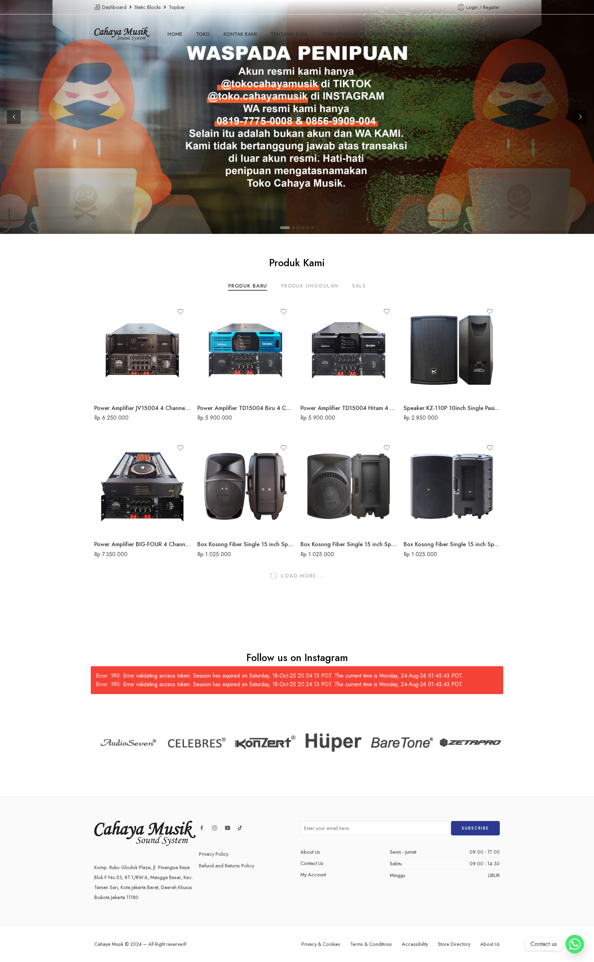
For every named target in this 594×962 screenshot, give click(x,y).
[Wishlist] (180, 311)
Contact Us (311, 863)
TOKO (203, 33)
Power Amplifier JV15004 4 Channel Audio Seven (142, 408)
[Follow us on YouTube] (227, 828)
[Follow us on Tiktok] (240, 827)
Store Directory (454, 944)
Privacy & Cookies (320, 944)
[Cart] (450, 34)
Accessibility (415, 944)
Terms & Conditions (371, 944)
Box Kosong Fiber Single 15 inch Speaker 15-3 (348, 544)
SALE (359, 286)
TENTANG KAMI (289, 33)
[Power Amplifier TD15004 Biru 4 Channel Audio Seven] (245, 350)
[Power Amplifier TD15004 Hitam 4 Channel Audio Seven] (348, 350)
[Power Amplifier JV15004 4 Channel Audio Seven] (142, 350)
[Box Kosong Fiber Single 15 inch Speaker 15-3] (348, 486)
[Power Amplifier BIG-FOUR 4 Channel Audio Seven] (142, 486)
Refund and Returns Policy (226, 865)
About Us (310, 851)
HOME (174, 33)
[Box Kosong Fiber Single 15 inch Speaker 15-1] (452, 486)
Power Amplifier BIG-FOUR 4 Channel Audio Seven (142, 544)
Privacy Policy (213, 853)
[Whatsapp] (574, 944)
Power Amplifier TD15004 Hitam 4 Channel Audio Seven (348, 408)
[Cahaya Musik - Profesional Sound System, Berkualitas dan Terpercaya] (122, 34)
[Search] (495, 34)
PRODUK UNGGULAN (310, 286)
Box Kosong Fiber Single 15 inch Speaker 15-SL (245, 544)
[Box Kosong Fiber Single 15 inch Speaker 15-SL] (245, 486)
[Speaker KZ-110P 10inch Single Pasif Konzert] (452, 350)
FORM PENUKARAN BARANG (354, 33)
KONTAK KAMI (240, 33)
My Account (313, 874)
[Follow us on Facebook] (202, 828)
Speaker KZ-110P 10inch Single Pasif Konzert (452, 408)
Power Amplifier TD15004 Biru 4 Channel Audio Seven (245, 408)
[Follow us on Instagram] (214, 828)
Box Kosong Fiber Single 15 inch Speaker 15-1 (452, 544)
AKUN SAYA (414, 33)
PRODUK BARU (247, 286)
